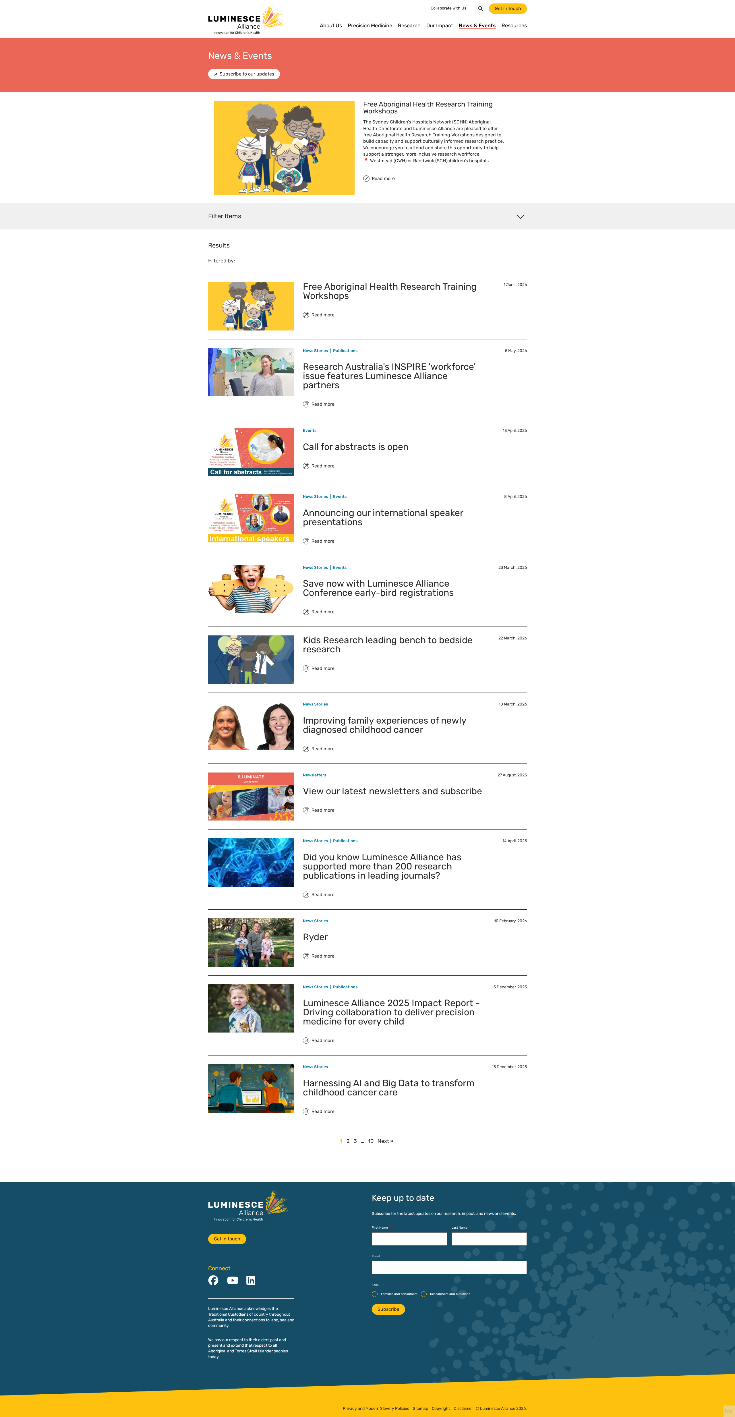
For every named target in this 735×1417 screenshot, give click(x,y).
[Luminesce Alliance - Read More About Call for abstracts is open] (251, 452)
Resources (514, 26)
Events (309, 430)
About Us (331, 26)
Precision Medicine (370, 26)
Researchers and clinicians (450, 1294)
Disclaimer (463, 1408)
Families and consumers (399, 1294)
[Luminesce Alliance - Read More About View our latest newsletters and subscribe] (251, 796)
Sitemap (420, 1408)
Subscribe (388, 1309)
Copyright (441, 1408)
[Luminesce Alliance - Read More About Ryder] (251, 942)
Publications (345, 350)
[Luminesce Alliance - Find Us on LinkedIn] (251, 1280)
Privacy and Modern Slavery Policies (376, 1408)
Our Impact (439, 26)
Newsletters (314, 775)
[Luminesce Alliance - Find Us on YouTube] (233, 1280)
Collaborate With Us (448, 8)
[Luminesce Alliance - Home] (246, 19)
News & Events (477, 26)
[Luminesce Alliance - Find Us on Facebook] (213, 1280)
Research (409, 26)
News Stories (315, 350)
